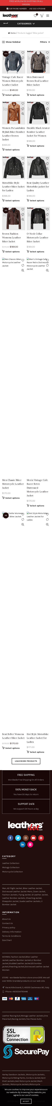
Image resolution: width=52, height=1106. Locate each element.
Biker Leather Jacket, (32, 888)
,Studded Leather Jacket (19, 963)
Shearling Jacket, (34, 898)
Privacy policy (8, 927)
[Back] (5, 23)
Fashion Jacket (18, 957)
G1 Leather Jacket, (40, 894)
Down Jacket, (39, 891)
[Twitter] (18, 838)
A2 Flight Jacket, (14, 888)
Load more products (26, 761)
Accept (26, 1101)
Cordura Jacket (33, 1078)
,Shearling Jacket (16, 966)
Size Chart (7, 940)
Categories (24, 23)
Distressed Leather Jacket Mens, (17, 891)
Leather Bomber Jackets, (14, 898)
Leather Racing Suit (11, 1016)
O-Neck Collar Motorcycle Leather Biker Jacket (37, 237)
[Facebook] (10, 838)
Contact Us (7, 923)
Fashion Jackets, (10, 894)
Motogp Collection (10, 867)
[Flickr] (30, 844)
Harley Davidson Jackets (14, 1074)
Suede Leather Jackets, (30, 901)
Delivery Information (11, 932)
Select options (12, 95)
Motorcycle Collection (12, 871)
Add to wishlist (22, 52)
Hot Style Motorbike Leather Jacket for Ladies (38, 738)
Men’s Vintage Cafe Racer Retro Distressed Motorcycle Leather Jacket (37, 488)
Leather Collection (10, 863)
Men (4, 888)
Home (13, 33)
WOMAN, (6, 957)
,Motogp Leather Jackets (32, 1016)
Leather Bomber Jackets (20, 960)
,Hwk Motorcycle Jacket (26, 1081)
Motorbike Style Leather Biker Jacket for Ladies (13, 186)
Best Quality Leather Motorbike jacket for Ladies (38, 186)
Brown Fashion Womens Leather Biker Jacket (11, 237)
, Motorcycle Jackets (19, 1084)
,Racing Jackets (18, 1019)
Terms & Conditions (11, 936)
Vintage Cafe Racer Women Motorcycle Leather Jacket (12, 81)
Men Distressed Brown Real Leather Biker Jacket (37, 81)
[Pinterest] (41, 838)
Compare (22, 57)
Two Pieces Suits (34, 1019)
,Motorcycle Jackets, (35, 1074)
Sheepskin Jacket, (10, 901)
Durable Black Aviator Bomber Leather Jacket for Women (38, 132)
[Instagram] (26, 838)
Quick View (22, 62)
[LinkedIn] (22, 844)
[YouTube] (33, 838)
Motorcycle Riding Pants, (14, 1078)
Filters (43, 42)
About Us (6, 919)
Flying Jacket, (24, 894)
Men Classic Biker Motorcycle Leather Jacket (13, 484)
